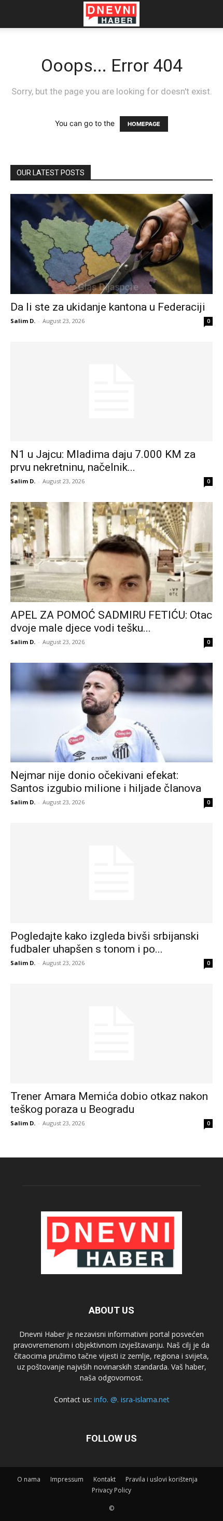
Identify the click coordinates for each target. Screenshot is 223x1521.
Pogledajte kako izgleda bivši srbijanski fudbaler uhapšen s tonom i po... (104, 942)
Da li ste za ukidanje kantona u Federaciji (107, 307)
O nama (28, 1479)
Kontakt (104, 1479)
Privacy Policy (111, 1490)
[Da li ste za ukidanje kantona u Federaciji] (111, 244)
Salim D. (22, 321)
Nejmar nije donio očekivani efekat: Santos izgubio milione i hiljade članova (105, 781)
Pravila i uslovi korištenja (162, 1479)
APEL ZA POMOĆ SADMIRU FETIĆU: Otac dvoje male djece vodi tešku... (111, 621)
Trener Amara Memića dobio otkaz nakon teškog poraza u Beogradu (109, 1102)
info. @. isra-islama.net (132, 1399)
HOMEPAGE (144, 124)
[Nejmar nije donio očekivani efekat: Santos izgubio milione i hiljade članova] (111, 713)
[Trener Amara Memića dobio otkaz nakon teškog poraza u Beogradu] (111, 1034)
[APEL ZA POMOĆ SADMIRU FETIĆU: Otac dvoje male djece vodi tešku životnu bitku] (111, 552)
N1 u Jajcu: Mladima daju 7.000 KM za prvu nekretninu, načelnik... (103, 460)
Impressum (66, 1479)
